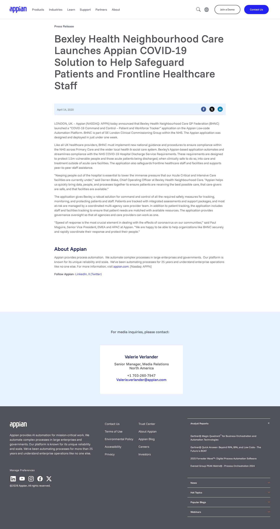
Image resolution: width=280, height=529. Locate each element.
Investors (144, 454)
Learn (71, 9)
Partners (101, 9)
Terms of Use (113, 431)
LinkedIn (81, 274)
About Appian (147, 431)
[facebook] (203, 109)
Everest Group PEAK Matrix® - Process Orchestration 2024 (222, 465)
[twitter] (212, 109)
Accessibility (113, 447)
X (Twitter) (95, 274)
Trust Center (146, 424)
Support (85, 9)
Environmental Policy (119, 439)
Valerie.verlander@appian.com (141, 379)
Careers (143, 447)
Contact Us (112, 424)
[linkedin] (220, 109)
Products (38, 9)
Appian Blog (146, 439)
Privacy (110, 454)
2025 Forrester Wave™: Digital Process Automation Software (223, 458)
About (116, 9)
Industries (55, 9)
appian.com (121, 266)
